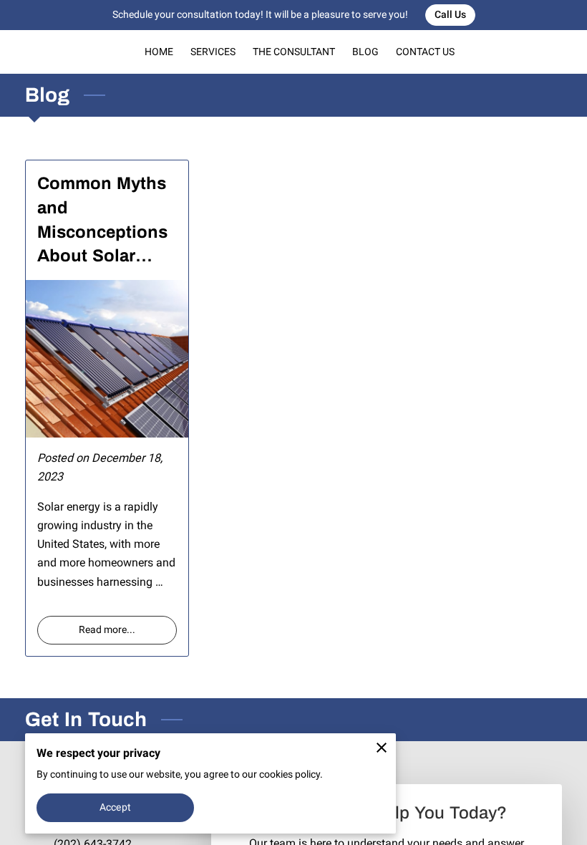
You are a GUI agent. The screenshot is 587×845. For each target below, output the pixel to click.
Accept (115, 807)
